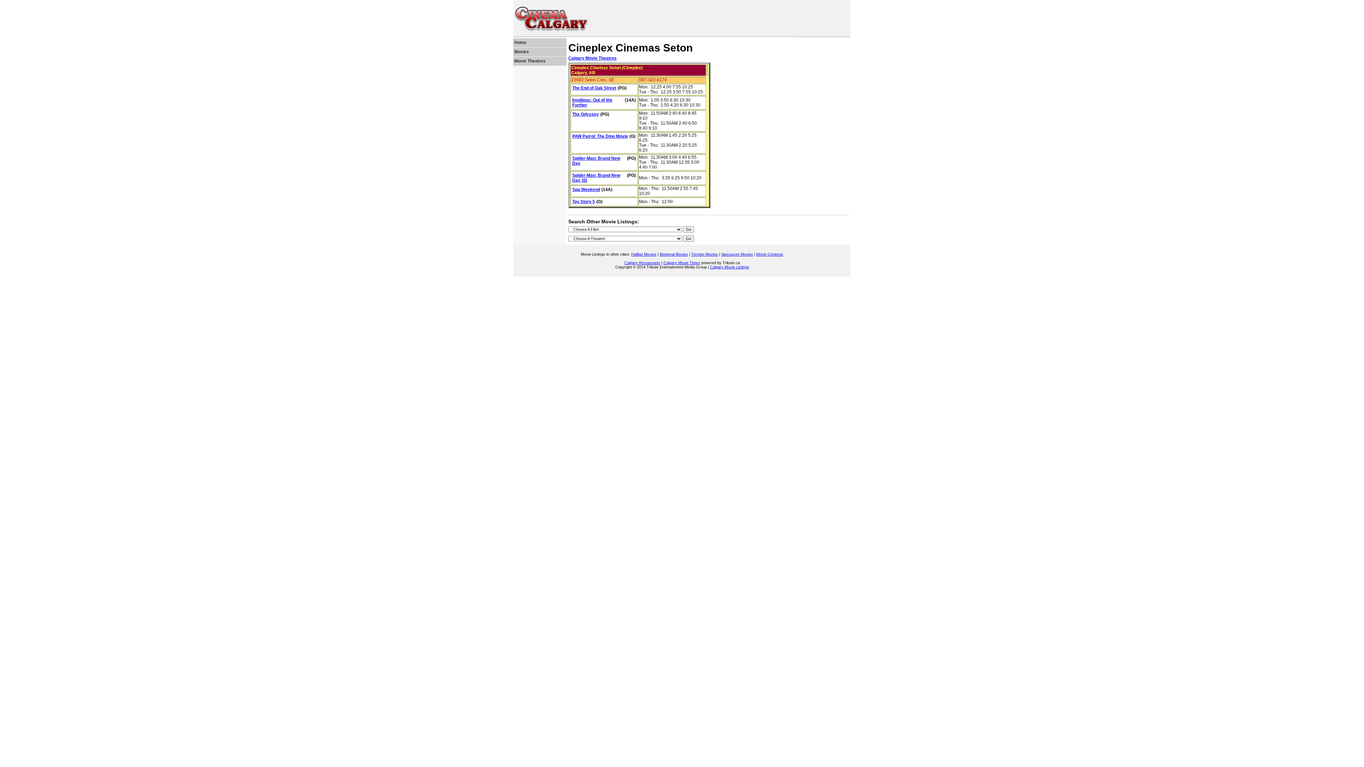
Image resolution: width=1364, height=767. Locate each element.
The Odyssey (585, 114)
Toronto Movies (704, 254)
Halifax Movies (643, 254)
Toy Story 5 (583, 201)
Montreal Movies (674, 254)
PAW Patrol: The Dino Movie (600, 136)
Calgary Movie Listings (729, 267)
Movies (521, 51)
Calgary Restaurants (642, 263)
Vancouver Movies (737, 254)
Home (520, 42)
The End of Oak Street (594, 88)
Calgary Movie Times (682, 263)
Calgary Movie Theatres (592, 58)
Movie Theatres (530, 61)
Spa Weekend (586, 189)
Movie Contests (769, 254)
